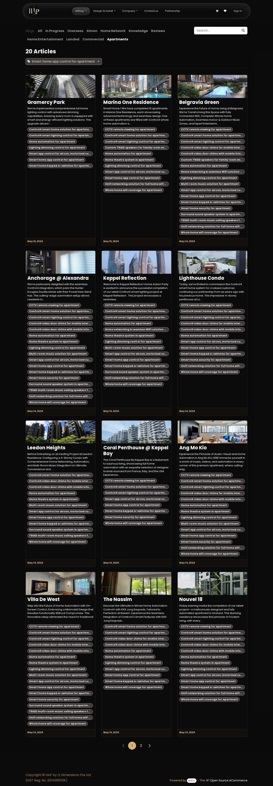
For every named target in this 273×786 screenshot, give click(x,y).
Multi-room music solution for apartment (210, 184)
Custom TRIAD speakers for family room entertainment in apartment (137, 147)
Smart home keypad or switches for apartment (61, 165)
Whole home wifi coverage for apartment (133, 190)
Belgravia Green (199, 102)
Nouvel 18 (190, 599)
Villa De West (43, 599)
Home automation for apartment (52, 141)
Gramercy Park (46, 102)
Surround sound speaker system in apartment (212, 214)
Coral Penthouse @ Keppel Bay (135, 451)
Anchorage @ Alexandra (58, 278)
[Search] (243, 30)
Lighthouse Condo (201, 278)
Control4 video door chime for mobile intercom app (213, 147)
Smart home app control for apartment (56, 159)
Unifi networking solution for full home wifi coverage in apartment (137, 184)
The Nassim (117, 599)
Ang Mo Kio (193, 448)
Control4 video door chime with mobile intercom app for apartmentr (213, 153)
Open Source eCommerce (228, 780)
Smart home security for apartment (206, 208)
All (40, 31)
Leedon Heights (46, 448)
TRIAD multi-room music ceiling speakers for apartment (213, 220)
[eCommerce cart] (217, 11)
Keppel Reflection (124, 278)
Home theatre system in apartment (129, 159)
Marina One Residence (131, 102)
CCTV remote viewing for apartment (130, 129)
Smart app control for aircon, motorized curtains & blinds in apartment (61, 153)
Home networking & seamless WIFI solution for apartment (213, 171)
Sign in (238, 11)
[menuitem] (81, 11)
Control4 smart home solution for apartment (60, 129)
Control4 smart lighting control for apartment (61, 135)
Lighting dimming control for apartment (57, 147)
